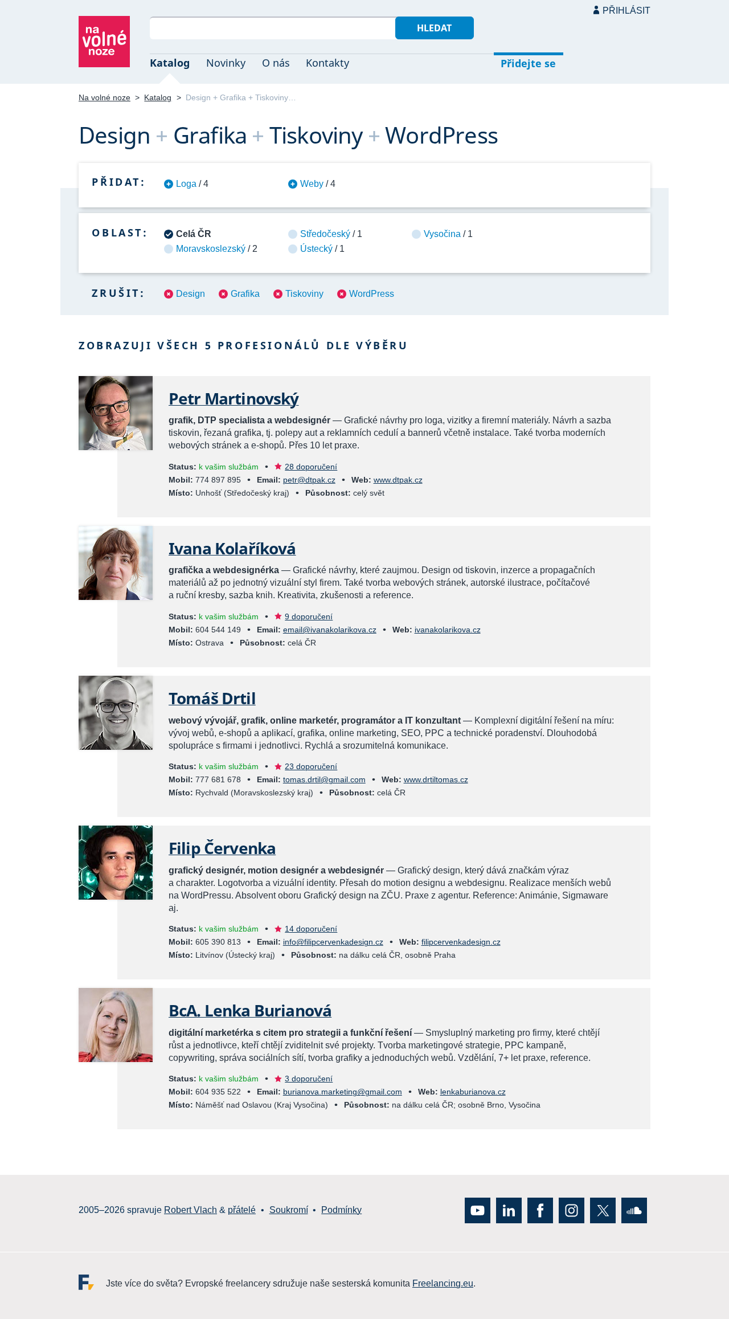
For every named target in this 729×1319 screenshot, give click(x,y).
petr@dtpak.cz (309, 479)
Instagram (571, 1210)
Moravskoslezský (210, 249)
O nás (276, 63)
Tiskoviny (304, 294)
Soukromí (288, 1210)
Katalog (170, 63)
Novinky (225, 63)
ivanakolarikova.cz (448, 629)
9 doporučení (309, 616)
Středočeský (325, 234)
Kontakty (327, 63)
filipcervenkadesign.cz (461, 941)
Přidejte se (528, 63)
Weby (311, 184)
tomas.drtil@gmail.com (324, 779)
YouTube (477, 1210)
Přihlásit (626, 10)
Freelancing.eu (92, 1282)
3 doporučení (309, 1078)
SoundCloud (634, 1210)
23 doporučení (311, 766)
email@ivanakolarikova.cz (329, 629)
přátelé (242, 1210)
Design (190, 294)
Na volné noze (104, 97)
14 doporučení (311, 928)
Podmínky (341, 1210)
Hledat (434, 28)
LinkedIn (509, 1210)
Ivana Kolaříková (232, 548)
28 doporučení (311, 466)
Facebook (540, 1210)
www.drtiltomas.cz (436, 779)
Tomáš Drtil (212, 698)
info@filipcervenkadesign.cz (333, 941)
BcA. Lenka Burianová (250, 1010)
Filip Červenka (222, 848)
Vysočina (442, 234)
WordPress (371, 294)
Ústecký (316, 249)
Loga (186, 184)
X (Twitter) (603, 1210)
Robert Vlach (190, 1210)
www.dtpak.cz (398, 479)
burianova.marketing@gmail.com (342, 1091)
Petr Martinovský (234, 398)
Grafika (245, 294)
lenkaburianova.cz (473, 1091)
